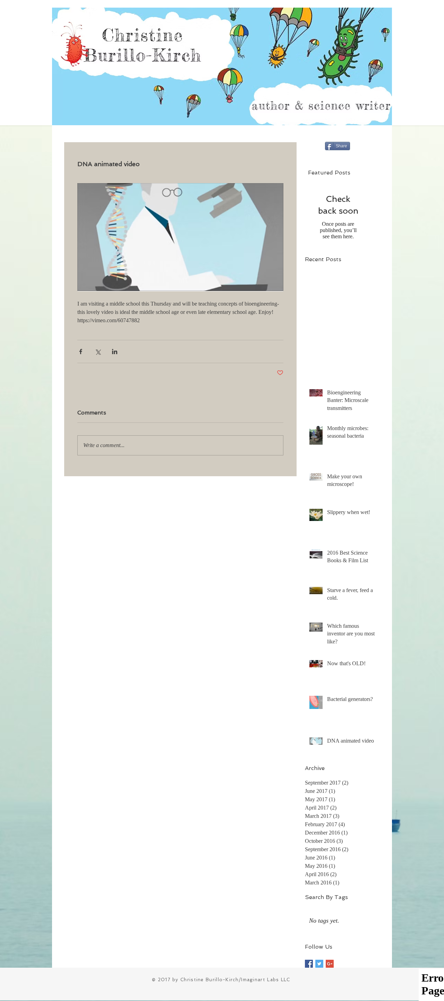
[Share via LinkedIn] (114, 351)
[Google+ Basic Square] (330, 964)
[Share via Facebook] (80, 351)
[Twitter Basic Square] (319, 964)
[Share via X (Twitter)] (97, 351)
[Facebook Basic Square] (309, 964)
